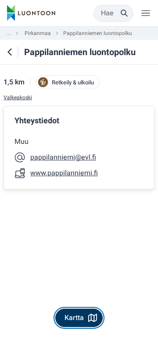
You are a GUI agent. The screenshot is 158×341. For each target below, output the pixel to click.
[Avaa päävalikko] (145, 13)
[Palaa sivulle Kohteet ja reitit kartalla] (9, 52)
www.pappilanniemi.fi (64, 173)
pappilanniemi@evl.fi (63, 157)
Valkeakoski (18, 97)
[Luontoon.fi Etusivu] (31, 13)
